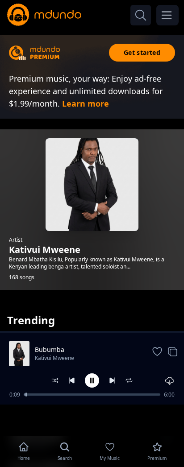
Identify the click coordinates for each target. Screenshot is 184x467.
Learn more (85, 103)
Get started (142, 52)
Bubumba (49, 349)
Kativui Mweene (54, 358)
